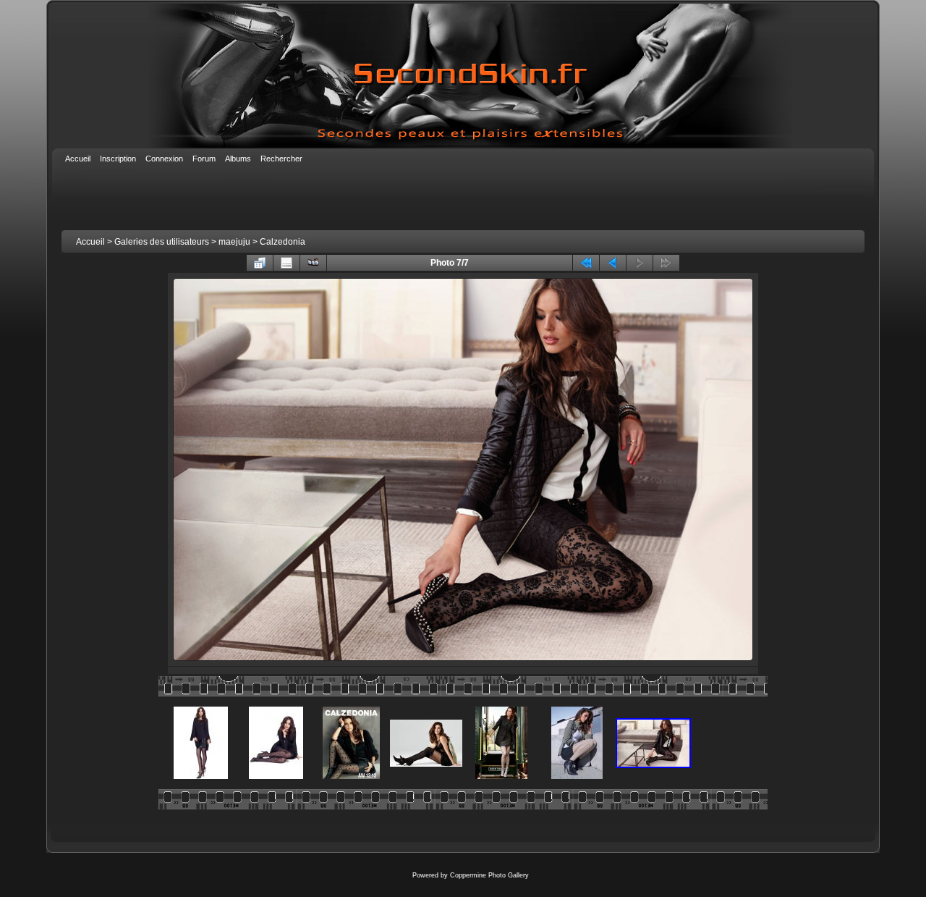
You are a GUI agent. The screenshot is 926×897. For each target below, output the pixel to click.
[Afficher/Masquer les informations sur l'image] (286, 263)
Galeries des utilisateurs (161, 242)
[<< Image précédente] (613, 263)
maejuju (234, 242)
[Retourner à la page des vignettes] (260, 263)
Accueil (90, 242)
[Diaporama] (313, 263)
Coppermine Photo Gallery (489, 875)
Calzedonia (282, 242)
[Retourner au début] (586, 263)
